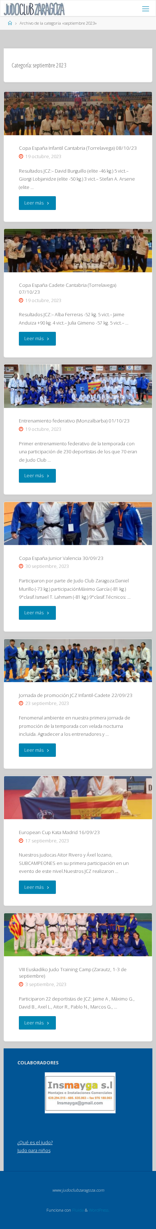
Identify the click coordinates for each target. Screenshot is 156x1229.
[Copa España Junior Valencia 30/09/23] (78, 523)
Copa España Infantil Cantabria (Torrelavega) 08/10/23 (78, 148)
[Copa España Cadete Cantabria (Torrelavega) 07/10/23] (78, 250)
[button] (76, 1104)
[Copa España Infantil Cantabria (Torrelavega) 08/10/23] (78, 113)
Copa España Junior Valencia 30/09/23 (61, 558)
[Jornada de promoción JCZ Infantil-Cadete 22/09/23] (78, 660)
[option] (80, 1092)
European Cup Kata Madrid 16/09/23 (59, 832)
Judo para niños (33, 1150)
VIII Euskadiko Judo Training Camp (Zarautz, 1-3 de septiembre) (73, 973)
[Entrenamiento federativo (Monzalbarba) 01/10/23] (78, 386)
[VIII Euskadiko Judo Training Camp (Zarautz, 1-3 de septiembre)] (78, 934)
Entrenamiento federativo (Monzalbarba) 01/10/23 (74, 420)
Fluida (77, 1210)
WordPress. (99, 1210)
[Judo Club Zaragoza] (34, 8)
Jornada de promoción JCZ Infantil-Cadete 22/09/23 (75, 695)
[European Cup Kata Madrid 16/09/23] (78, 797)
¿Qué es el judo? (35, 1142)
